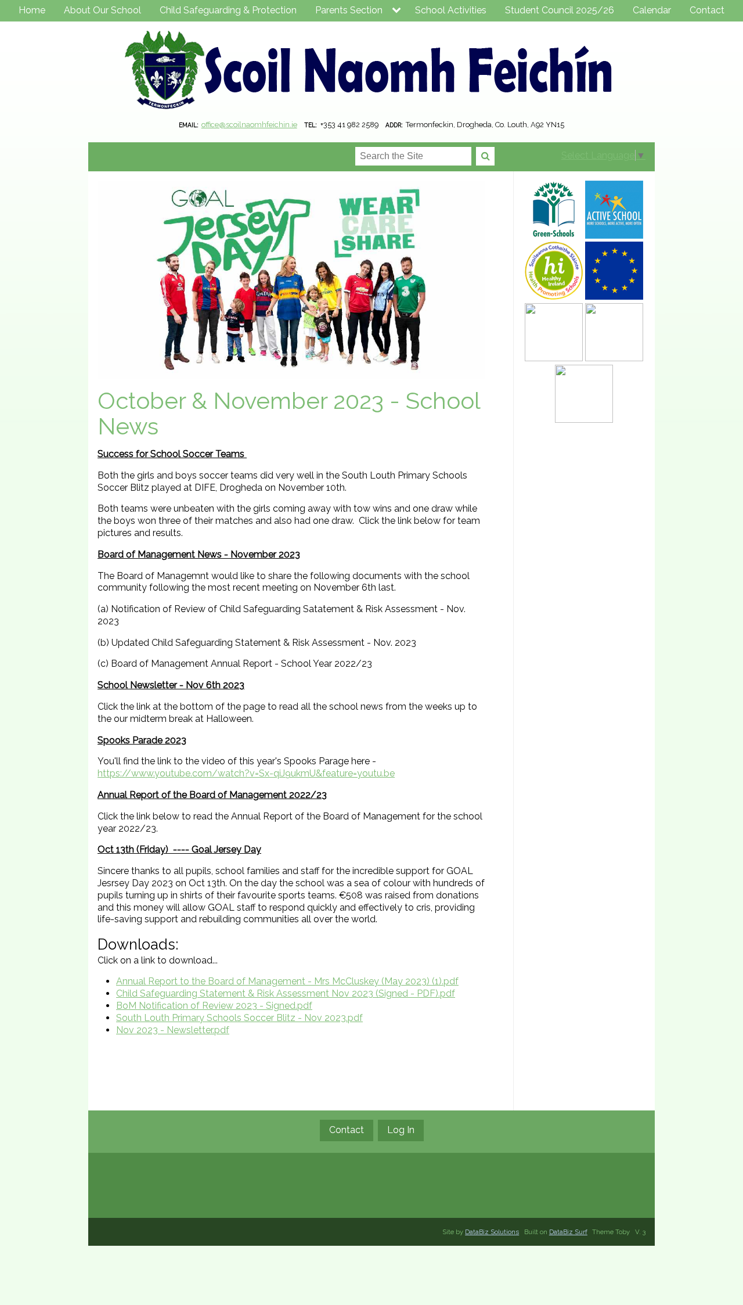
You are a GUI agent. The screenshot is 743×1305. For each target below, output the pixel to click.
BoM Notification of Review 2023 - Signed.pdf (214, 1005)
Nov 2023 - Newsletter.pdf (172, 1030)
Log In (400, 1129)
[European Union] (614, 271)
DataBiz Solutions (492, 1232)
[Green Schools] (554, 210)
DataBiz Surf (568, 1232)
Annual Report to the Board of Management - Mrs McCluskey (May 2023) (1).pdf (287, 981)
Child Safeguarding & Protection (228, 10)
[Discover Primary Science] (554, 332)
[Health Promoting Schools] (554, 271)
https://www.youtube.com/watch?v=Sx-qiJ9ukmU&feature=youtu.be (246, 773)
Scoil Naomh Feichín (371, 72)
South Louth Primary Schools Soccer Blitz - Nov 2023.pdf (239, 1017)
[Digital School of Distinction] (614, 332)
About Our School (102, 10)
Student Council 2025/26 (559, 10)
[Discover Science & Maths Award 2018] (584, 394)
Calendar (652, 10)
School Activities (450, 10)
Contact (707, 10)
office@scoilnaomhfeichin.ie (249, 124)
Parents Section (349, 10)
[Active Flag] (614, 210)
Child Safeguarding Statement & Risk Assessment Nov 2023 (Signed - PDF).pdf (285, 993)
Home (32, 10)
